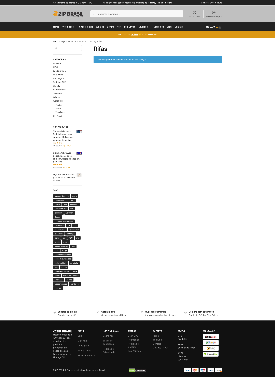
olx (64, 238)
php (77, 238)
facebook (58, 213)
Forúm (156, 335)
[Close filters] (82, 46)
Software (57, 93)
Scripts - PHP (59, 82)
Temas (58, 108)
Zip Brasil (57, 116)
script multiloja (61, 263)
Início (55, 41)
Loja (63, 41)
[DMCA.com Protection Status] (137, 370)
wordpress (75, 284)
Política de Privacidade (109, 350)
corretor (71, 200)
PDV (70, 238)
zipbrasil (58, 288)
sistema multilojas (62, 271)
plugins (66, 242)
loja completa (60, 229)
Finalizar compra (214, 16)
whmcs (69, 280)
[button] (214, 26)
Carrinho (82, 340)
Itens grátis (83, 345)
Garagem (69, 213)
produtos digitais (61, 246)
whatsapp (59, 280)
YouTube (157, 339)
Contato (157, 343)
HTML (56, 67)
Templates (60, 112)
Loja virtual (58, 74)
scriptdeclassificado (63, 255)
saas (56, 250)
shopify (56, 86)
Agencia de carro (62, 196)
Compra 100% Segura (211, 2)
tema (75, 271)
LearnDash (59, 225)
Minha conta (194, 16)
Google (57, 217)
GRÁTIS (134, 34)
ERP (71, 209)
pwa (73, 246)
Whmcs (56, 97)
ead (65, 204)
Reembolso (133, 339)
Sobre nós (108, 335)
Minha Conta (84, 350)
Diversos (57, 63)
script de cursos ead (63, 259)
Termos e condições (108, 342)
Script (64, 250)
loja (75, 225)
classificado (59, 200)
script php (74, 263)
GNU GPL (133, 335)
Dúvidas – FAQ (160, 347)
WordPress (58, 101)
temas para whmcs (71, 275)
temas (57, 275)
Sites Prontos (59, 89)
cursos (57, 204)
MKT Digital (58, 78)
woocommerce (61, 284)
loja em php (74, 229)
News (57, 238)
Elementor (74, 204)
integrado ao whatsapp (64, 221)
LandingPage (59, 71)
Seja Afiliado (134, 351)
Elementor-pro (61, 209)
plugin (57, 242)
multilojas (70, 234)
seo (56, 267)
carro (74, 196)
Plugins (58, 105)
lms (68, 225)
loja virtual (59, 234)
